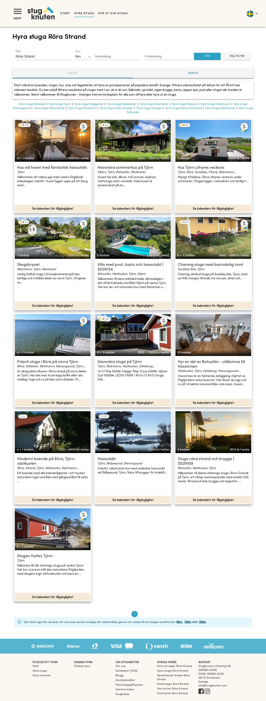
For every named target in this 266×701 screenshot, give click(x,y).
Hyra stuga (84, 13)
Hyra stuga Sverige (148, 108)
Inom (77, 51)
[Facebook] (201, 692)
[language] (252, 13)
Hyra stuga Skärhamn (154, 104)
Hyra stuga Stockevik (81, 108)
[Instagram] (207, 692)
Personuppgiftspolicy (129, 685)
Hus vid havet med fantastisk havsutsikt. (52, 168)
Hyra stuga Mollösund (215, 104)
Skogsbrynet (28, 265)
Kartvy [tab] (193, 73)
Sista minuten (41, 675)
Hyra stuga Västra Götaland (183, 108)
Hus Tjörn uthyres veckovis (201, 168)
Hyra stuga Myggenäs (88, 104)
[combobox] (41, 56)
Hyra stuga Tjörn (59, 104)
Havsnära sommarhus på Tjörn (125, 168)
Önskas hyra (82, 666)
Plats (18, 51)
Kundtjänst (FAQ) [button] (126, 671)
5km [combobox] (78, 56)
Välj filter (237, 56)
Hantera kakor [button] (124, 689)
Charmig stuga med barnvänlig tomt (210, 265)
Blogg (119, 675)
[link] (174, 666)
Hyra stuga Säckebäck (121, 104)
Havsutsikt (107, 459)
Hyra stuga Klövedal (32, 104)
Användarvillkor (125, 680)
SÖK (207, 56)
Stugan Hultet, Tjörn (35, 556)
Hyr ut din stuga (113, 13)
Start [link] (65, 13)
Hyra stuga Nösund (184, 104)
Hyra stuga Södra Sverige (116, 108)
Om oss (120, 666)
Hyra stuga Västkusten (220, 108)
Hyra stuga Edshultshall (49, 108)
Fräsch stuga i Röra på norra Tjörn (47, 362)
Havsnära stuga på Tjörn (120, 362)
